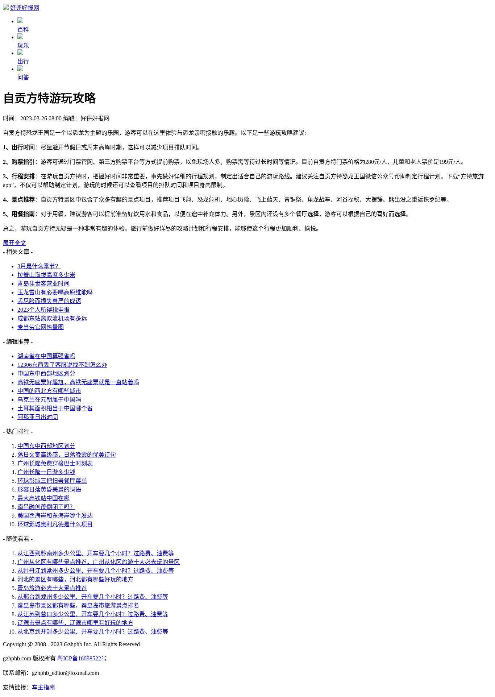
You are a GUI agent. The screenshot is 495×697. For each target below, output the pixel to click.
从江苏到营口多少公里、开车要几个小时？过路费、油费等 (92, 614)
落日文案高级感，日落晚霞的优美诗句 (66, 455)
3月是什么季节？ (39, 266)
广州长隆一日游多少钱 (46, 472)
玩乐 (23, 45)
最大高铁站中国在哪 (43, 498)
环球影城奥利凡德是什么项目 (55, 524)
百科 (23, 29)
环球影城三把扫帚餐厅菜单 (52, 481)
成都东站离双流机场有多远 (52, 318)
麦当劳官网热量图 (40, 327)
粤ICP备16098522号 (82, 658)
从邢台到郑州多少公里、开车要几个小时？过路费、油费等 (92, 597)
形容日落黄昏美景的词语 (49, 489)
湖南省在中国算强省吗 (46, 356)
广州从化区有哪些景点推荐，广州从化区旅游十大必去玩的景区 (98, 562)
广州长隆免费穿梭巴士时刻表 (55, 463)
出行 (23, 61)
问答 (23, 77)
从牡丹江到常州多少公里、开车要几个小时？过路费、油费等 (95, 571)
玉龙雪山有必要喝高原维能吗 (55, 292)
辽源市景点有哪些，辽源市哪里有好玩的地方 (75, 623)
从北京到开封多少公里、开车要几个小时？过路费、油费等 (92, 631)
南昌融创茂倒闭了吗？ (46, 507)
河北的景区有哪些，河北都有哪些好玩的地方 (75, 579)
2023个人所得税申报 (43, 310)
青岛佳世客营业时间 (43, 284)
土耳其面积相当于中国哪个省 (55, 408)
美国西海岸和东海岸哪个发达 (55, 516)
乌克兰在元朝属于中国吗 (49, 400)
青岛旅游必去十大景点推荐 (52, 588)
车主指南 (43, 687)
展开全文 (14, 243)
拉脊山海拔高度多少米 (46, 275)
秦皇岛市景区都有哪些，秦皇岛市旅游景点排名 (78, 605)
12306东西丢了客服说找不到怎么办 (62, 365)
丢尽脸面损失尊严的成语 (49, 301)
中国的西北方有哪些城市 (49, 391)
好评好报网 (24, 8)
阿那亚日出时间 (37, 417)
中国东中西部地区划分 (46, 373)
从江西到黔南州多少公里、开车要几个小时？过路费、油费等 (95, 553)
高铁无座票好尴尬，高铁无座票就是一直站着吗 (78, 382)
